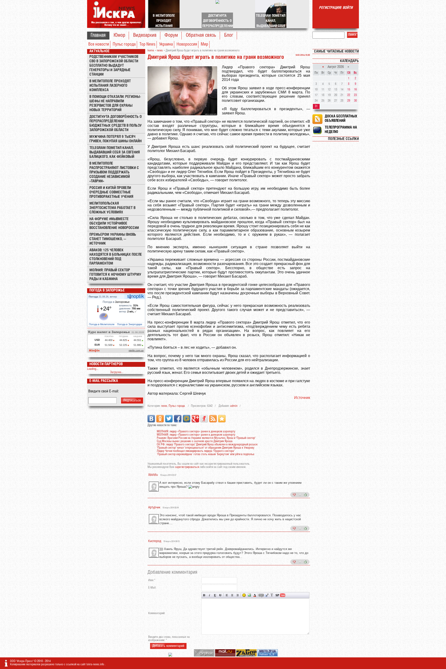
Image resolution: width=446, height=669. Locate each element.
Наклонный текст (209, 595)
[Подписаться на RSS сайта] (213, 418)
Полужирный (204, 595)
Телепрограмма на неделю (341, 130)
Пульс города (124, 44)
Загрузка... (116, 372)
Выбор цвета (254, 595)
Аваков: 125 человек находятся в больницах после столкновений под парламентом (115, 256)
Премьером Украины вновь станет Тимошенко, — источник (112, 239)
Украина (166, 44)
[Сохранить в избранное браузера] (222, 418)
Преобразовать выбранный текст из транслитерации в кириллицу (272, 595)
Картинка (249, 595)
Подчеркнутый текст (215, 595)
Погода (94, 296)
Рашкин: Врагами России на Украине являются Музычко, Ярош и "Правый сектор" (206, 438)
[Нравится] (305, 494)
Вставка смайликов (244, 595)
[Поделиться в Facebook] (177, 418)
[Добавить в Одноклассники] (160, 418)
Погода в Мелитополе (102, 324)
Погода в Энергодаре (130, 324)
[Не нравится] (294, 494)
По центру (232, 595)
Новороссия (187, 44)
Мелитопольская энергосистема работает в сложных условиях (112, 208)
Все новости (98, 44)
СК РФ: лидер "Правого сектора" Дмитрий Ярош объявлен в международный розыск (207, 444)
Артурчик (154, 507)
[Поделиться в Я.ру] (204, 418)
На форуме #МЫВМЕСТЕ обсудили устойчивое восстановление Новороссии (114, 223)
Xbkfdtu (153, 475)
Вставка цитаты (266, 595)
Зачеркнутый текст (220, 595)
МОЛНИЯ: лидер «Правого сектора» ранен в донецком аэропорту (196, 431)
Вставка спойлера (277, 595)
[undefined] (204, 655)
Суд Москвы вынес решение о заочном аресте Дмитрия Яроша (195, 441)
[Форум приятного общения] (170, 655)
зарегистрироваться (187, 467)
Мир (204, 44)
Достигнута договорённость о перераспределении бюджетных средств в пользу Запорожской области (115, 123)
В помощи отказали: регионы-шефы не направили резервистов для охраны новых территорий (115, 103)
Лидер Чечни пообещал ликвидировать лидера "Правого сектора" (196, 451)
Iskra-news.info (95, 664)
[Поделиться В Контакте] (151, 418)
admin (233, 406)
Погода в (116, 302)
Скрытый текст (261, 595)
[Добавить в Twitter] (169, 418)
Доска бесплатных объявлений (341, 119)
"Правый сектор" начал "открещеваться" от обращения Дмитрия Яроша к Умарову (205, 448)
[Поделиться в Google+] (195, 418)
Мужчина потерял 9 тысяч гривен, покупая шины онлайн (115, 139)
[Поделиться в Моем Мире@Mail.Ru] (186, 418)
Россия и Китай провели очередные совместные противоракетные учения (111, 192)
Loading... (92, 369)
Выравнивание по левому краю (227, 595)
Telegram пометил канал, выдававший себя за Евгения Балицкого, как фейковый (114, 152)
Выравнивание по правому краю (237, 595)
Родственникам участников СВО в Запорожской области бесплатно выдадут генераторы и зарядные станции (113, 65)
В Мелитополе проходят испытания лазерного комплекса (110, 85)
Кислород (154, 541)
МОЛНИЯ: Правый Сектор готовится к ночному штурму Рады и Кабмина (115, 274)
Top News (147, 44)
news (164, 406)
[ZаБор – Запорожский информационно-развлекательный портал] (246, 655)
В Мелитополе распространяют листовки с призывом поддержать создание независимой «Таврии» (114, 172)
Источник (302, 398)
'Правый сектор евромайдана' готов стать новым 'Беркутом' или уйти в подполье (205, 454)
